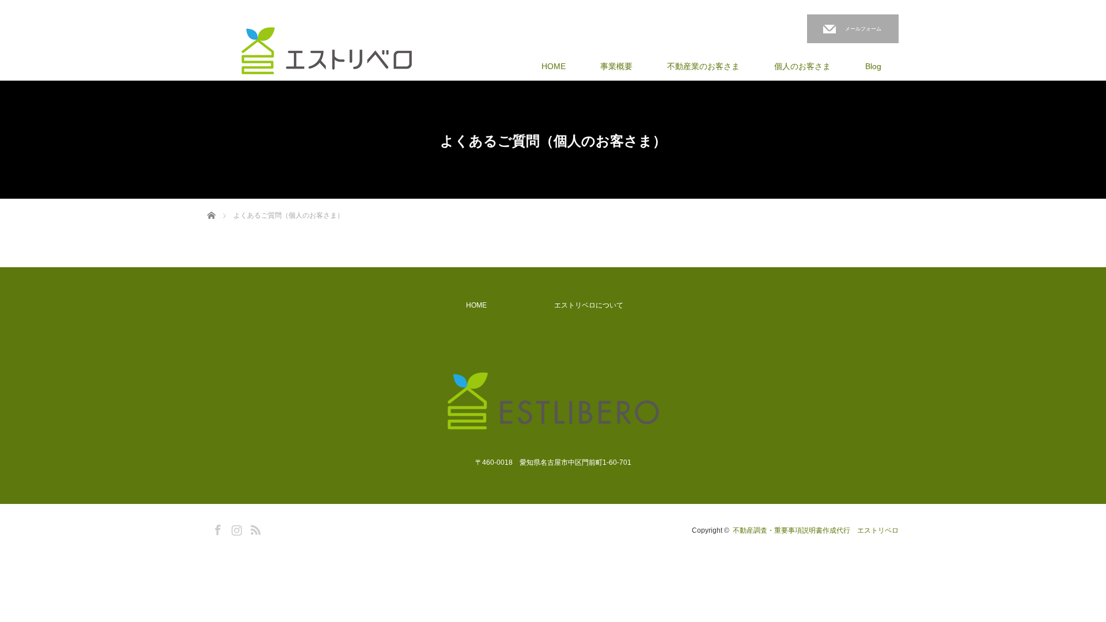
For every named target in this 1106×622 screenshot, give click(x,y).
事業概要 (616, 66)
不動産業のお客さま (703, 66)
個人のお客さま (802, 66)
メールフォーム (863, 29)
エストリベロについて (588, 305)
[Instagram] (235, 528)
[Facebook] (216, 528)
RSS (254, 528)
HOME (553, 66)
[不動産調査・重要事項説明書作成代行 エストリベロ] (327, 51)
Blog (873, 66)
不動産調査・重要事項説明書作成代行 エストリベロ (816, 530)
